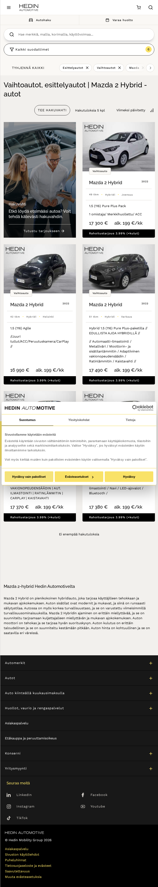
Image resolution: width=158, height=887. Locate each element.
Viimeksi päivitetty (130, 110)
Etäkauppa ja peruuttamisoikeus (31, 738)
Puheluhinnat (15, 860)
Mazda (134, 67)
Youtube (98, 806)
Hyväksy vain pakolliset (29, 476)
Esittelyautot (73, 67)
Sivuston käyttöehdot (22, 854)
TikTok (22, 818)
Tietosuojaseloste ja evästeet (28, 866)
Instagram (25, 806)
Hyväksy (129, 476)
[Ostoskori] (138, 7)
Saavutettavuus (17, 871)
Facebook (99, 795)
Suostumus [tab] (27, 420)
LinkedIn (24, 795)
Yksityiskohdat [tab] (78, 420)
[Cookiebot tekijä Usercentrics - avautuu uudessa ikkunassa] (135, 408)
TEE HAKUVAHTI (52, 110)
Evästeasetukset (76, 476)
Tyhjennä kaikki (28, 68)
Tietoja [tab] (130, 420)
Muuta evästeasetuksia (23, 877)
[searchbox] (83, 34)
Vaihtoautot (106, 67)
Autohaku (43, 20)
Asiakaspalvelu (16, 723)
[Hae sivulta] (151, 7)
